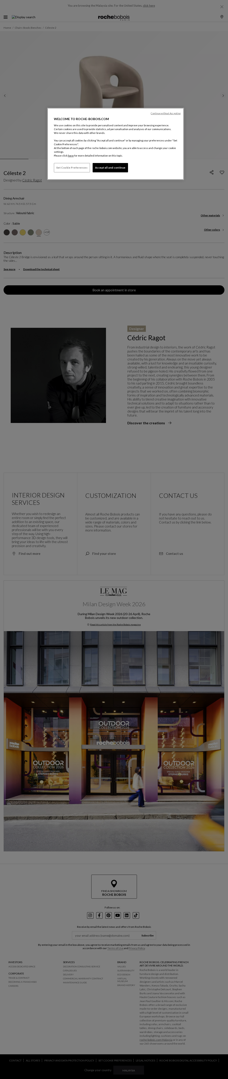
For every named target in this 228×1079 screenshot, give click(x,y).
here (71, 155)
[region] (115, 144)
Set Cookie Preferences (72, 167)
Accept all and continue (110, 167)
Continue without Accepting (166, 113)
